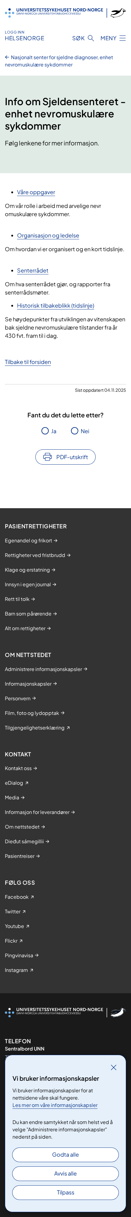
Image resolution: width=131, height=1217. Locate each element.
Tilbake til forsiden (28, 361)
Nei (85, 430)
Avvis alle (65, 1173)
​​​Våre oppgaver (36, 191)
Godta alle (65, 1154)
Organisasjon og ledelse (48, 235)
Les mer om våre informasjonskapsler (54, 1105)
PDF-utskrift (72, 456)
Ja (53, 430)
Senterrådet (32, 270)
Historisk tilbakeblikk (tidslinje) (55, 305)
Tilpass (65, 1192)
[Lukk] (114, 1067)
